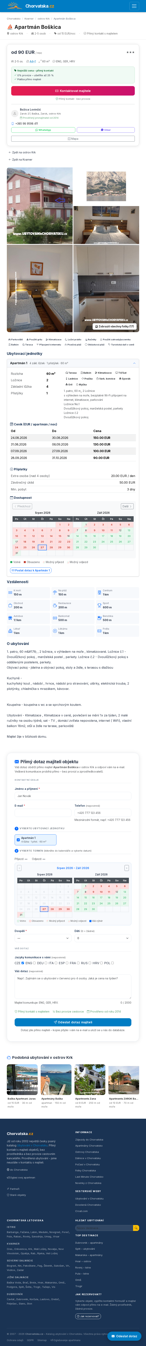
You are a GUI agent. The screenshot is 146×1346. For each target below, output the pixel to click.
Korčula (34, 1299)
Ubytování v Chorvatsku (32, 1145)
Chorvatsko (14, 18)
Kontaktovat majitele (75, 91)
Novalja (52, 1249)
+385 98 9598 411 (26, 123)
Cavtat (10, 1299)
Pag (39, 1265)
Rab (33, 1253)
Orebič (55, 1299)
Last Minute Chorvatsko (89, 1176)
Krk (30, 1249)
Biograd (11, 1265)
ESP (62, 963)
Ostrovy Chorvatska (87, 1151)
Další (126, 506)
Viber (107, 130)
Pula (9, 1236)
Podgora (12, 1287)
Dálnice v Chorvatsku (88, 1158)
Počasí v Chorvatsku (87, 1164)
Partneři (14, 1188)
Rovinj (26, 1236)
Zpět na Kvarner (22, 159)
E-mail (20, 805)
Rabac (17, 1236)
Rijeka (40, 1253)
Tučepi (46, 1287)
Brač (25, 1282)
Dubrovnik (22, 1299)
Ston (29, 1303)
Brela (33, 1282)
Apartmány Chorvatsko (89, 1145)
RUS (85, 963)
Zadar (20, 1270)
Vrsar (56, 1236)
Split (21, 1287)
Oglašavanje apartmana (67, 1340)
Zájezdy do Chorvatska (89, 1139)
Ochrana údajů (15, 1340)
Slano (22, 1303)
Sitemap (42, 1340)
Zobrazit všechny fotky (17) (116, 326)
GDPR (30, 1340)
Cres (9, 1249)
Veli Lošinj (52, 1253)
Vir (67, 1265)
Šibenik (48, 1265)
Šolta (28, 1287)
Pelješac (12, 1303)
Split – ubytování (85, 1248)
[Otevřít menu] (134, 6)
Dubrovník (15, 1294)
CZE (18, 963)
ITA (52, 963)
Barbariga (12, 1232)
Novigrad (54, 1232)
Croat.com (81, 1211)
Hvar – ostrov (83, 1261)
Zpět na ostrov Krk (24, 152)
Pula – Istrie (82, 1273)
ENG (29, 963)
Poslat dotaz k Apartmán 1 (32, 570)
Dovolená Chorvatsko (88, 1204)
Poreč (65, 1232)
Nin (19, 1265)
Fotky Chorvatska (85, 1170)
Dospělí (21, 931)
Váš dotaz (29, 971)
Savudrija (37, 1236)
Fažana (24, 1232)
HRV (96, 963)
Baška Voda (14, 1282)
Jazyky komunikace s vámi (40, 957)
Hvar (40, 1282)
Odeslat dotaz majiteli (75, 1022)
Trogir (36, 1287)
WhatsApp (45, 130)
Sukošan (59, 1265)
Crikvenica (20, 1249)
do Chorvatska (19, 1169)
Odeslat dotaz (126, 1336)
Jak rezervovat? (89, 1316)
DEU (41, 963)
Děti (84, 931)
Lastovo (44, 1299)
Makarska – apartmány (88, 1255)
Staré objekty (18, 1194)
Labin (34, 1232)
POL (107, 963)
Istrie (11, 1227)
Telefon (87, 805)
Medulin (43, 1232)
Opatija (25, 1253)
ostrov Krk (44, 18)
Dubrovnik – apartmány (89, 1242)
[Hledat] (136, 1228)
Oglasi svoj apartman (22, 1177)
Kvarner (29, 18)
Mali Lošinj (40, 1249)
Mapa (74, 138)
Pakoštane (29, 1265)
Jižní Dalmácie (18, 1277)
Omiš (61, 1282)
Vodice (11, 1270)
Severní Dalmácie (20, 1260)
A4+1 (33, 61)
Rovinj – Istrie (83, 1267)
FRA (73, 963)
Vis (53, 1287)
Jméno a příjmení (27, 788)
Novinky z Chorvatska (88, 1182)
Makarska (51, 1282)
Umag (47, 1236)
